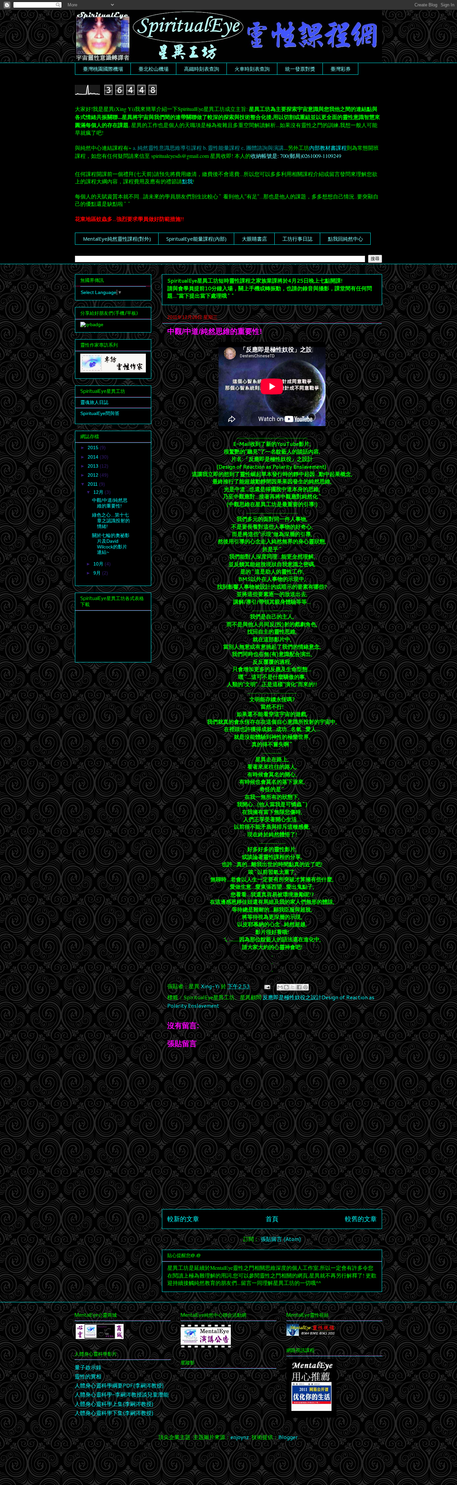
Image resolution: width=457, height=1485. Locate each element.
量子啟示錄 (88, 1367)
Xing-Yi (211, 986)
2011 (93, 484)
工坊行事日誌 (297, 238)
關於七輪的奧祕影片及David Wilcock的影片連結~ (110, 544)
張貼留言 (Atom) (281, 1239)
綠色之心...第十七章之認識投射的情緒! (111, 520)
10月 (99, 564)
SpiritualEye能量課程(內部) (196, 238)
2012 (94, 475)
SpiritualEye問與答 (99, 413)
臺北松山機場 (154, 68)
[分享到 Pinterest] (305, 987)
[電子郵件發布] (267, 986)
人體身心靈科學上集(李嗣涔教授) (114, 1404)
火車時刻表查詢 (252, 68)
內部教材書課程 (328, 148)
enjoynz (240, 1437)
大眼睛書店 (254, 238)
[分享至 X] (292, 987)
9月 (97, 573)
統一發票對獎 (300, 68)
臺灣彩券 (341, 68)
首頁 (272, 1218)
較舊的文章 (361, 1218)
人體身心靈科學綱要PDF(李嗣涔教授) (119, 1385)
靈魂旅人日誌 (94, 402)
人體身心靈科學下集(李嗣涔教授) (114, 1413)
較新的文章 (183, 1218)
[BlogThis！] (286, 987)
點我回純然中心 (345, 238)
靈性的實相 (88, 1376)
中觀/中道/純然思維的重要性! (109, 503)
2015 (94, 447)
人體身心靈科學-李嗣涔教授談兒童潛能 (122, 1394)
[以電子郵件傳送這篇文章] (280, 987)
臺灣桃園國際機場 (103, 68)
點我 (187, 181)
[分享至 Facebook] (299, 987)
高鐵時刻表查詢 (201, 68)
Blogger (288, 1437)
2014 (94, 457)
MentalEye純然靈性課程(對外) (117, 238)
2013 (94, 466)
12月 (99, 492)
